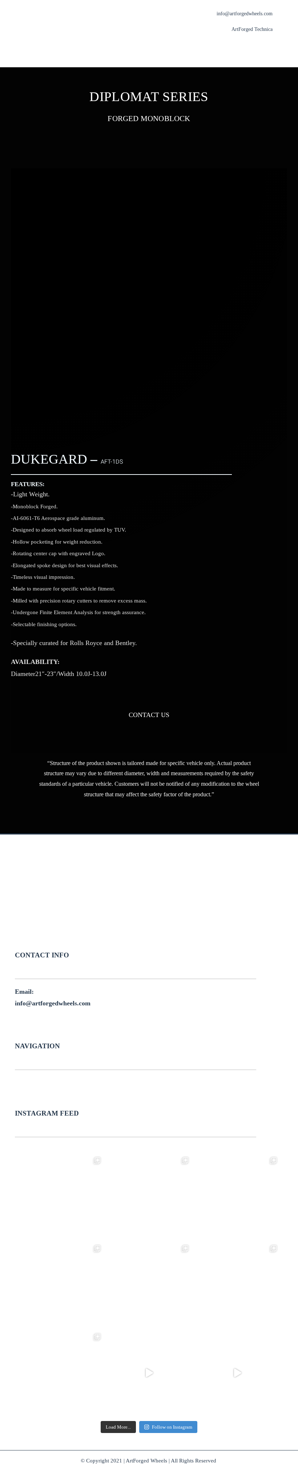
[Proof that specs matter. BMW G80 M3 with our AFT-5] (61, 1196)
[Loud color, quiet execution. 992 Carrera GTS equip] (149, 1284)
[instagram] (156, 930)
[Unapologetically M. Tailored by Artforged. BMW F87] (237, 1373)
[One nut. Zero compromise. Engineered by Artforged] (237, 1284)
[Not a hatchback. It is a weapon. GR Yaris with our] (61, 1373)
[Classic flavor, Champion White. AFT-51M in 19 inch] (61, 1284)
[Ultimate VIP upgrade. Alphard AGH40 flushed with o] (149, 1373)
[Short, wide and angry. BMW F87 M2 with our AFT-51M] (237, 1196)
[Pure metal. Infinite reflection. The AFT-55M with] (149, 1196)
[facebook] (142, 930)
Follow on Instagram (172, 1427)
